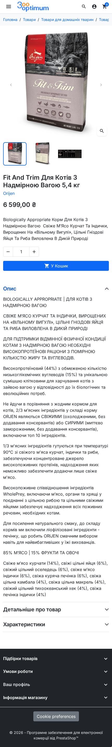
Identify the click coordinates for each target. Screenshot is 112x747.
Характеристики (24, 624)
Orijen (9, 193)
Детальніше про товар (32, 609)
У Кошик (56, 265)
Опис (9, 288)
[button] (84, 6)
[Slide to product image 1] (15, 154)
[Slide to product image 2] (42, 154)
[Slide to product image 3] (70, 154)
